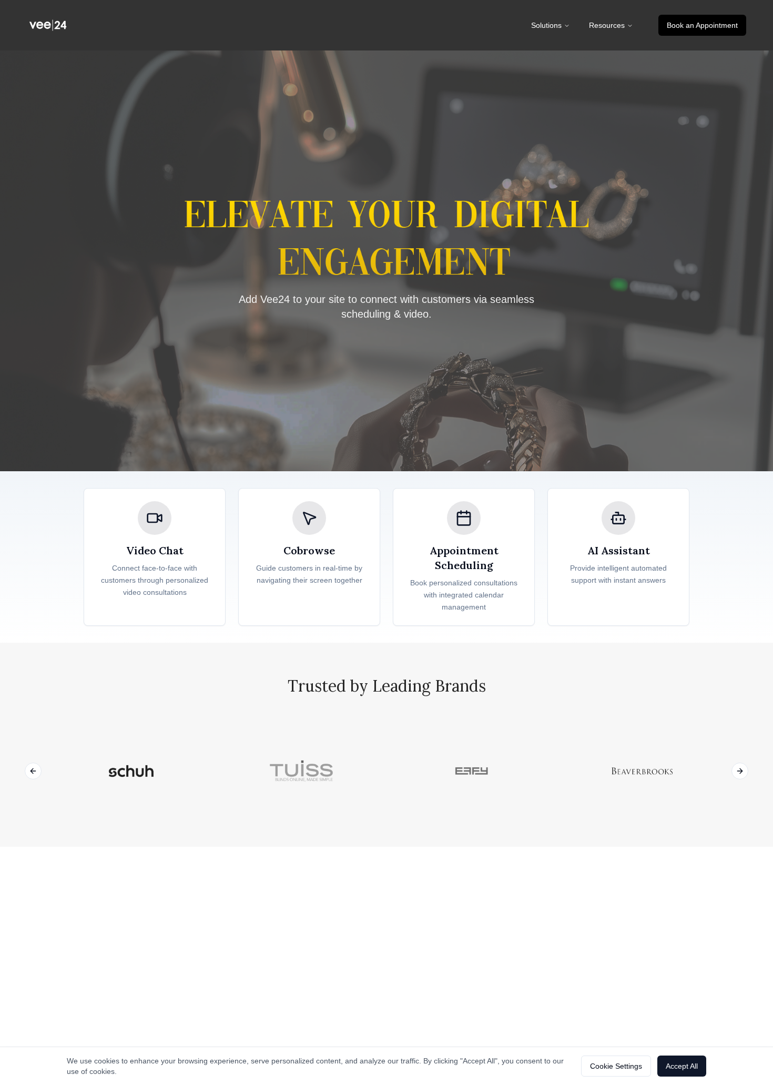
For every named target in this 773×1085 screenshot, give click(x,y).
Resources (607, 25)
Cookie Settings (616, 1066)
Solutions (546, 25)
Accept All (682, 1066)
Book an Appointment (702, 25)
